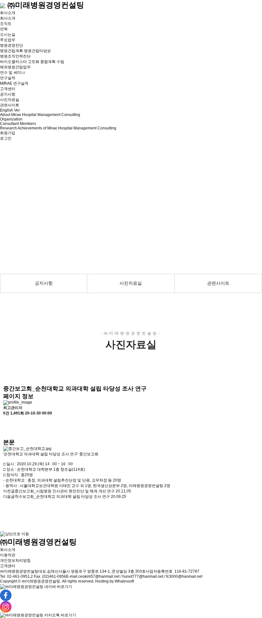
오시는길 (7, 34)
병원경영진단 (11, 45)
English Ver (10, 110)
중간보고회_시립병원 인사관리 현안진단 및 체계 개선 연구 (65, 491)
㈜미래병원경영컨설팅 (44, 5)
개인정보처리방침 (15, 560)
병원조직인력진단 (15, 56)
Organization (11, 119)
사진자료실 (9, 99)
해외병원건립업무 (15, 67)
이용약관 (7, 555)
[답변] (6, 432)
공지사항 (7, 94)
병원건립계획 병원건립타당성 (25, 51)
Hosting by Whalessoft (114, 581)
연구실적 (7, 78)
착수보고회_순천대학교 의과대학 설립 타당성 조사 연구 (62, 496)
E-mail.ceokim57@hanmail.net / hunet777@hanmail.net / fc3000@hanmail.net (134, 576)
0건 (6, 413)
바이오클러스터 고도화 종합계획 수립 (32, 61)
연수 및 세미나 (12, 72)
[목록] (6, 421)
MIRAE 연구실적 (14, 83)
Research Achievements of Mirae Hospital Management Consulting (58, 128)
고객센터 (7, 89)
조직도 (6, 23)
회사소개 (7, 13)
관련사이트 (9, 105)
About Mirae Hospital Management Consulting (40, 114)
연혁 (4, 29)
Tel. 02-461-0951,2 (16, 576)
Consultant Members (18, 123)
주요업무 (7, 40)
